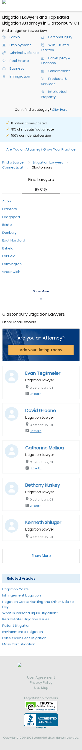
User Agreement (41, 677)
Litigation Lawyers (48, 162)
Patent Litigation (16, 625)
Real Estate (19, 60)
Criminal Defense (24, 52)
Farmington (12, 264)
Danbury (9, 232)
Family (15, 37)
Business (17, 68)
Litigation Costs (15, 589)
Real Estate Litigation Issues (25, 619)
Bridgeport (11, 216)
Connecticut (12, 167)
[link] (41, 669)
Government (59, 70)
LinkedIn (35, 394)
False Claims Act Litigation (24, 638)
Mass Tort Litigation (18, 644)
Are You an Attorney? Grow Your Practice (41, 149)
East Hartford (13, 240)
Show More (41, 555)
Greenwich (11, 271)
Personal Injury (60, 37)
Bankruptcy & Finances (55, 60)
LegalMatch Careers (41, 698)
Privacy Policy (41, 682)
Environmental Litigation (22, 631)
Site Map (41, 687)
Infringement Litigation (21, 595)
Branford (9, 208)
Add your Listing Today (41, 349)
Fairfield (8, 256)
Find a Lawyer (13, 162)
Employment (20, 45)
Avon (6, 201)
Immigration (20, 76)
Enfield (7, 248)
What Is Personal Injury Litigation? (30, 613)
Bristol (7, 224)
